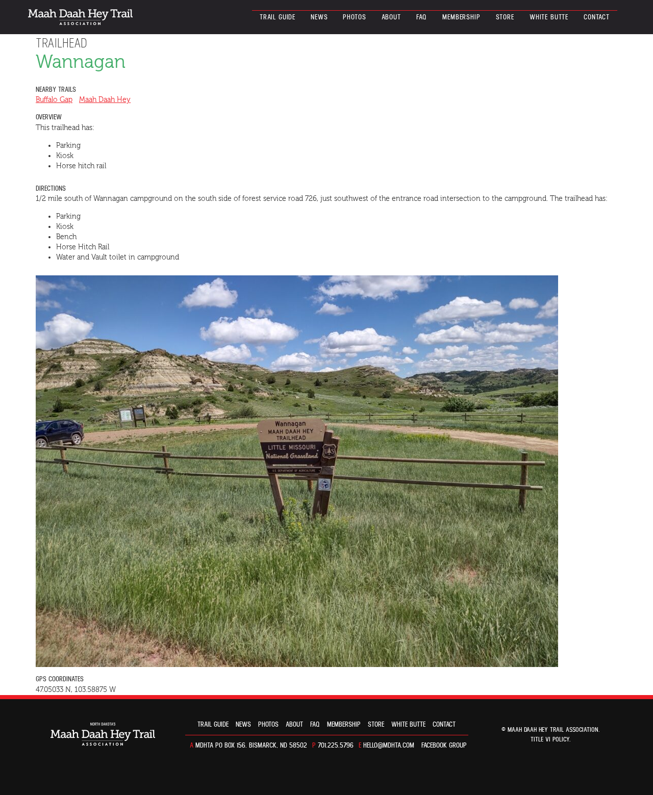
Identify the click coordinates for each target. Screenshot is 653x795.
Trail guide (277, 17)
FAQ (422, 17)
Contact (597, 17)
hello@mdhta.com (388, 745)
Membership (461, 17)
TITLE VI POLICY (550, 739)
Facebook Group (444, 745)
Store (505, 17)
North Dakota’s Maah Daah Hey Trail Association (80, 17)
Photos (354, 17)
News (319, 17)
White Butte (549, 17)
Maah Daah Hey (105, 100)
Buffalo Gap (54, 100)
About (391, 17)
